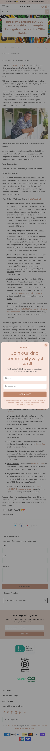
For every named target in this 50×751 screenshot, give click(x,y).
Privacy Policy (29, 404)
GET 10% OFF (25, 394)
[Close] (46, 345)
